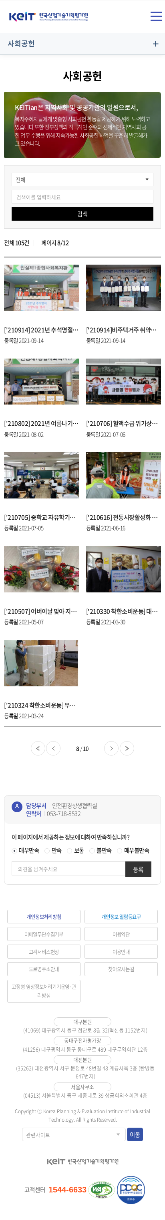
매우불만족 (136, 850)
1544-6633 (67, 1189)
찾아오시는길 (121, 969)
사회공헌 (21, 43)
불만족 (104, 850)
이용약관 (121, 934)
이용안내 (121, 951)
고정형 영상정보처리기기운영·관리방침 (44, 991)
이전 (53, 748)
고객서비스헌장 (44, 951)
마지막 (127, 748)
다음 (111, 748)
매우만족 (29, 850)
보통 (79, 850)
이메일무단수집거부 (43, 934)
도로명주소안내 (44, 969)
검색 (82, 213)
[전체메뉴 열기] (156, 16)
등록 (138, 869)
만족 (57, 850)
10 (86, 748)
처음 (38, 748)
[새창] (102, 1190)
